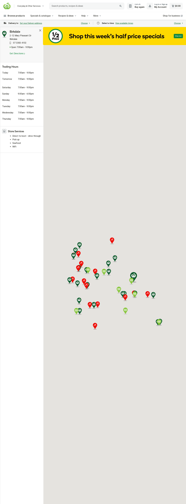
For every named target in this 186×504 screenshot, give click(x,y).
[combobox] (86, 6)
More (95, 15)
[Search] (121, 6)
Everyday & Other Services (29, 6)
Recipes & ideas (66, 15)
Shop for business (171, 15)
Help (83, 15)
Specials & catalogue (40, 15)
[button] (97, 276)
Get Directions (17, 53)
